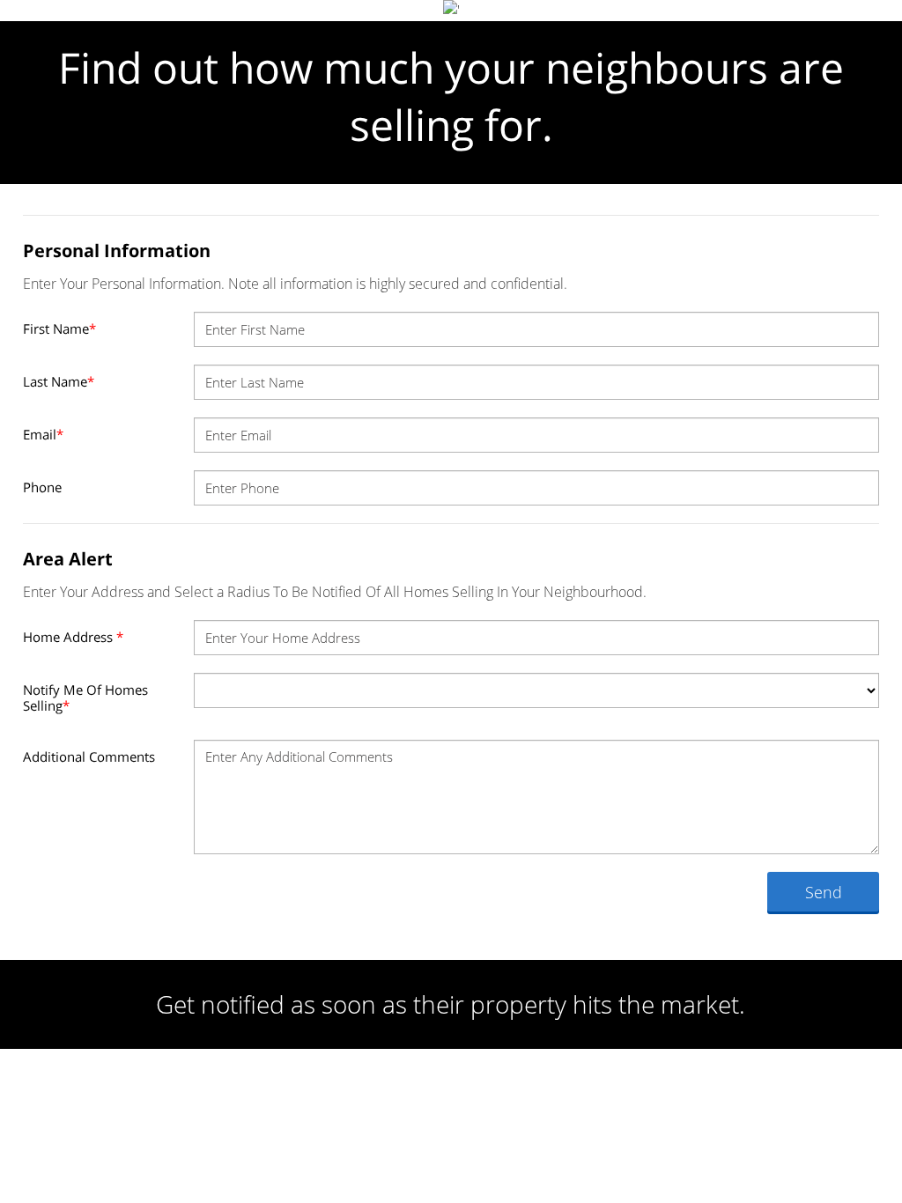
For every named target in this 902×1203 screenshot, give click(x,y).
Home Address (73, 637)
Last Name (58, 381)
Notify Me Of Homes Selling (85, 697)
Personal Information (117, 250)
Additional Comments (89, 756)
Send (823, 892)
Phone (42, 487)
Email (43, 434)
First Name (59, 328)
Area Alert (68, 559)
